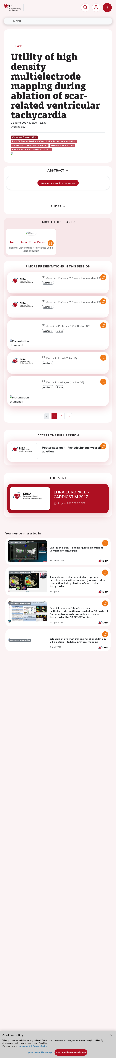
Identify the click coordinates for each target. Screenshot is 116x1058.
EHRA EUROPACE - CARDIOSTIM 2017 (71, 494)
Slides (59, 330)
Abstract (48, 282)
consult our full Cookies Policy (32, 1046)
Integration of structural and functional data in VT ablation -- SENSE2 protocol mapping (78, 640)
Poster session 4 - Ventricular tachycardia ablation (72, 449)
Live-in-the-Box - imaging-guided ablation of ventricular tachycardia (76, 549)
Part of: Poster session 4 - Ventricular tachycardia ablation (43, 141)
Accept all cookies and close (72, 1052)
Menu (17, 21)
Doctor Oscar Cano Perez (27, 242)
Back (18, 46)
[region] (58, 1044)
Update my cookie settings (39, 1052)
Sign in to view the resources (58, 182)
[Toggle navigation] (107, 7)
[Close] (111, 1035)
